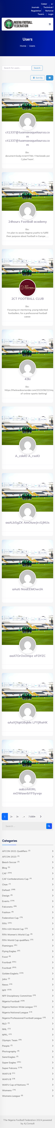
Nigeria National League (17, 1012)
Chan (6, 884)
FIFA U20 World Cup (15, 928)
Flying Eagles (11, 951)
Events (8, 901)
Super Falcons (12, 1068)
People (7, 1045)
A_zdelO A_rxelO (27, 456)
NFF (6, 990)
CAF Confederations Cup (17, 878)
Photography (10, 1051)
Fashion (8, 912)
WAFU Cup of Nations (15, 1084)
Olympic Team (12, 1040)
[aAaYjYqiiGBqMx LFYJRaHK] (27, 692)
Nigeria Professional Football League (24, 1017)
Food (6, 956)
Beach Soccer (10, 862)
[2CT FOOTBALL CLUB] (27, 268)
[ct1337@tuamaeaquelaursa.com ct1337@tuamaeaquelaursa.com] (27, 101)
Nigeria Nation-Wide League (19, 1006)
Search (37, 68)
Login (50, 14)
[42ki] (27, 348)
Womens (9, 1090)
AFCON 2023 (10, 856)
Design (7, 895)
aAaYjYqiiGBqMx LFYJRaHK (28, 722)
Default (8, 889)
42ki (28, 379)
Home (23, 45)
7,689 (31, 816)
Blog (6, 867)
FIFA (7, 923)
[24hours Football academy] (27, 191)
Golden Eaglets (12, 973)
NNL (6, 1029)
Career (44, 4)
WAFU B (8, 1073)
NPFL (7, 1034)
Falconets (9, 906)
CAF (7, 873)
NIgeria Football (13, 1001)
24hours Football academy (27, 221)
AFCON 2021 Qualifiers (16, 850)
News (7, 984)
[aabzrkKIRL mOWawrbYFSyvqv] (27, 758)
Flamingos (9, 945)
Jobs (6, 978)
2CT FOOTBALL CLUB (27, 298)
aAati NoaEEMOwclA (27, 589)
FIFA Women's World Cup (17, 934)
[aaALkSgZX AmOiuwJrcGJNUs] (27, 492)
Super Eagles (11, 1062)
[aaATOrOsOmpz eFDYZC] (27, 625)
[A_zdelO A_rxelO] (27, 425)
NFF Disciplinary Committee (19, 995)
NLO (6, 1023)
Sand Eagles (10, 1056)
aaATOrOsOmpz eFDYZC (27, 656)
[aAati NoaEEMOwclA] (27, 558)
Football (9, 962)
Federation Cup (12, 917)
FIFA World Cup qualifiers (17, 940)
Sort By (39, 77)
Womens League (12, 1095)
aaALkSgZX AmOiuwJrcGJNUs (28, 522)
